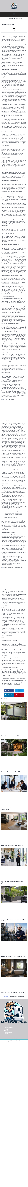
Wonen (6, 996)
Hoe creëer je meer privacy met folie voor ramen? (13, 735)
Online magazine (8, 1032)
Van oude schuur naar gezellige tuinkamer (12, 772)
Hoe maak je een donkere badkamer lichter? (12, 992)
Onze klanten (14, 1038)
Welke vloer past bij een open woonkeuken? (12, 845)
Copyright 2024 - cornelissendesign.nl (14, 1041)
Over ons (6, 1030)
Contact (6, 1033)
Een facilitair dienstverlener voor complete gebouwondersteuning (12, 882)
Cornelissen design (8, 1027)
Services (6, 1029)
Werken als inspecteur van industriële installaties (13, 956)
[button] (14, 14)
